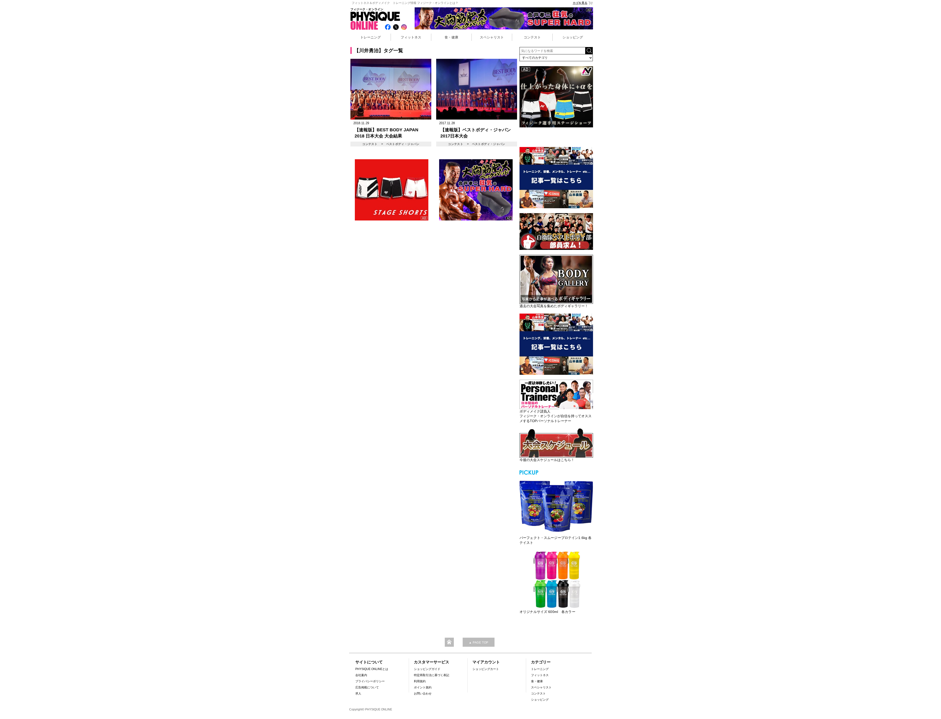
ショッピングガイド (427, 669)
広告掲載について (367, 687)
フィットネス (411, 37)
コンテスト (532, 37)
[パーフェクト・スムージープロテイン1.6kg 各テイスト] (556, 505)
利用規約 (420, 681)
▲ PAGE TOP (478, 642)
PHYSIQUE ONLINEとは (371, 669)
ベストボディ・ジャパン (403, 144)
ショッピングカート (485, 669)
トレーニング (370, 37)
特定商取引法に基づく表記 (431, 675)
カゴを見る (580, 3)
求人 (358, 693)
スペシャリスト (492, 37)
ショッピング (572, 37)
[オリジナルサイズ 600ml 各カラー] (556, 579)
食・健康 (451, 37)
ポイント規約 (423, 687)
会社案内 (361, 675)
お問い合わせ (423, 693)
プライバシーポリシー (370, 681)
